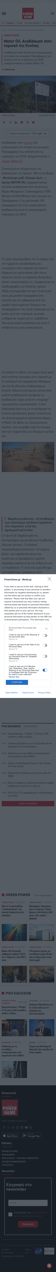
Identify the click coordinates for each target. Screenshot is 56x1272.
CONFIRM (17, 682)
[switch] (45, 635)
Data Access (28, 692)
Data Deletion (12, 692)
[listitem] (28, 629)
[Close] (50, 579)
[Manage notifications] (49, 1265)
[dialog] (28, 636)
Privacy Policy (44, 692)
